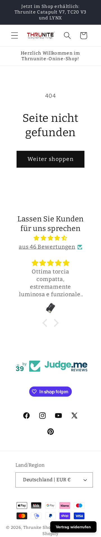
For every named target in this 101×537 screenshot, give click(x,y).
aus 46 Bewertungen (47, 247)
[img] (50, 238)
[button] (14, 36)
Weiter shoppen (50, 159)
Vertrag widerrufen (73, 527)
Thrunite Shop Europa (46, 527)
